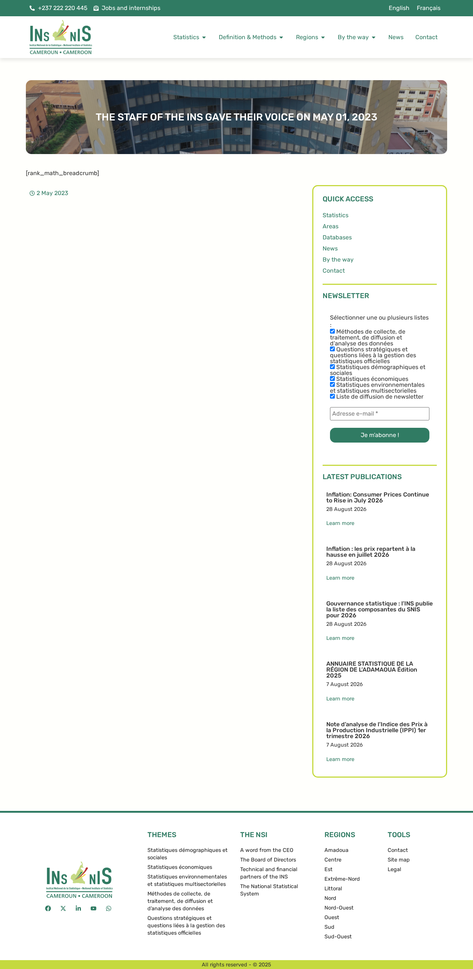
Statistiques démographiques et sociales (377, 370)
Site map (399, 860)
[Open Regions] (323, 37)
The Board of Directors (268, 860)
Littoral (333, 889)
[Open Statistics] (204, 37)
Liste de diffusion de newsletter (379, 397)
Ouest (331, 917)
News (330, 248)
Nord (330, 898)
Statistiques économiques (371, 379)
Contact (334, 270)
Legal (394, 869)
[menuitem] (399, 8)
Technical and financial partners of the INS (268, 873)
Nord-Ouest (339, 908)
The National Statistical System (269, 890)
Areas (330, 226)
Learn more (340, 523)
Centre (332, 860)
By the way (338, 259)
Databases (337, 237)
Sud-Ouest (338, 937)
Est (328, 869)
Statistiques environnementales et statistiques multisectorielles (377, 388)
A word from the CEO (266, 850)
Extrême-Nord (342, 879)
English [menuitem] (399, 7)
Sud (329, 927)
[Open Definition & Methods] (281, 37)
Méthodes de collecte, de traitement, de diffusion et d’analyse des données (367, 338)
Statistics (335, 215)
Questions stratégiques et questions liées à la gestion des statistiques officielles (373, 355)
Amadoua (336, 850)
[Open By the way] (374, 37)
